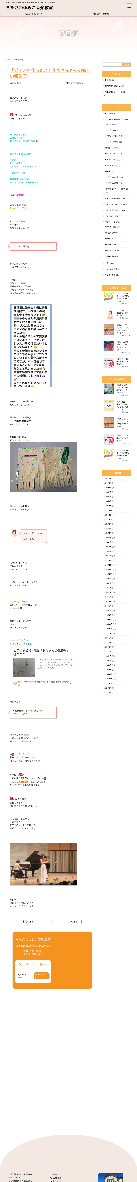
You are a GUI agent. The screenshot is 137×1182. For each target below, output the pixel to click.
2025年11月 (108, 515)
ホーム (9, 59)
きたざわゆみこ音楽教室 (29, 7)
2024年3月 (108, 606)
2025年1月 (108, 560)
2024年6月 (108, 592)
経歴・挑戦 (110, 244)
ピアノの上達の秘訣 (112, 198)
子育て (107, 263)
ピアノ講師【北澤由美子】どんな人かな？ (122, 313)
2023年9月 (108, 633)
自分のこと (110, 250)
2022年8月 (108, 692)
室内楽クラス (111, 159)
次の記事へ (74, 921)
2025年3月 (108, 551)
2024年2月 (108, 610)
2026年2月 (108, 501)
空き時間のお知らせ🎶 (114, 86)
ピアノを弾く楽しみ (112, 210)
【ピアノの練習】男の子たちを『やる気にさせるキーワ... (122, 346)
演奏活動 (109, 238)
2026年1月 (108, 505)
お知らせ (108, 80)
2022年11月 (108, 678)
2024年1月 (108, 615)
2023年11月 (108, 624)
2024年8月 (108, 583)
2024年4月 (108, 601)
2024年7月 (108, 587)
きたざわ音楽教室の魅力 (114, 119)
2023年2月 (108, 665)
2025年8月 (108, 528)
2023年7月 (108, 642)
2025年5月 (108, 542)
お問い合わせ (102, 13)
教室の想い (110, 232)
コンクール (110, 130)
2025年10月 (108, 519)
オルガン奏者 (111, 227)
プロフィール (110, 222)
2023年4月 (108, 656)
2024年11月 (108, 569)
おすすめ (108, 113)
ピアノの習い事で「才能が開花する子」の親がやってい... (122, 297)
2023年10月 (108, 628)
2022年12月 (108, 674)
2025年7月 (108, 533)
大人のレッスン (112, 153)
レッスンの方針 (112, 142)
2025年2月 (108, 555)
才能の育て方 (111, 165)
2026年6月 (108, 483)
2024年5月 (108, 596)
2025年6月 (108, 537)
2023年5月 (108, 651)
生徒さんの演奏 (112, 183)
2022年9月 (108, 688)
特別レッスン (111, 171)
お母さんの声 (111, 124)
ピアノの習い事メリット (114, 204)
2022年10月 (108, 683)
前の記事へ (30, 921)
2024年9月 (108, 578)
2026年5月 (108, 487)
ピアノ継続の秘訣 (112, 216)
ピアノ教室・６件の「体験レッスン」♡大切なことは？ (122, 405)
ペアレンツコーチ (113, 136)
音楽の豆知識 (110, 275)
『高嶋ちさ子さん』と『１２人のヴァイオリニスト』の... (122, 329)
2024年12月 (108, 565)
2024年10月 (108, 574)
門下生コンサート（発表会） (116, 92)
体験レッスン (111, 147)
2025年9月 (108, 524)
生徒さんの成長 (75, 82)
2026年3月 (108, 496)
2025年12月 (108, 510)
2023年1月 (108, 669)
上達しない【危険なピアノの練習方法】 (122, 361)
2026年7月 (108, 478)
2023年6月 (108, 647)
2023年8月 (108, 637)
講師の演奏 (110, 256)
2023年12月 (108, 619)
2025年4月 (108, 546)
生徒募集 (57, 1177)
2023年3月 (108, 660)
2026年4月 (108, 492)
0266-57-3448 (35, 13)
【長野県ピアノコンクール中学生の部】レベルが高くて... (122, 389)
